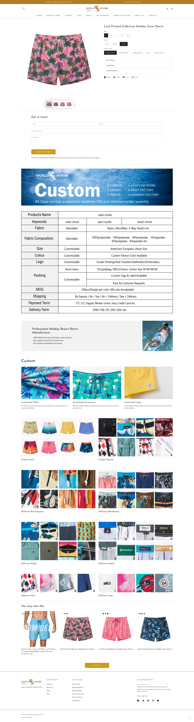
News (49, 691)
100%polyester (138, 53)
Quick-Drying (158, 53)
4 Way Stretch (110, 53)
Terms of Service (89, 158)
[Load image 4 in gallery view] (69, 104)
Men (148, 53)
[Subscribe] (167, 684)
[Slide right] (75, 104)
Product (49, 684)
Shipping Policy (77, 687)
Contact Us (76, 700)
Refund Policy (77, 691)
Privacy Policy (75, 158)
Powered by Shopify (26, 717)
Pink (107, 44)
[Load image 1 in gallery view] (49, 104)
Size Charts (76, 684)
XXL (128, 35)
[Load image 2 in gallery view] (56, 104)
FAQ (48, 694)
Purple (123, 44)
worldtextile (29, 714)
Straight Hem (123, 53)
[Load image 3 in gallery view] (62, 104)
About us (50, 687)
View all (97, 665)
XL (122, 35)
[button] (23, 8)
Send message (43, 152)
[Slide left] (43, 104)
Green (115, 44)
